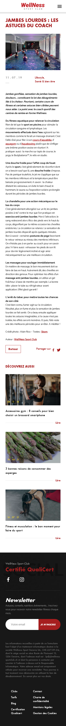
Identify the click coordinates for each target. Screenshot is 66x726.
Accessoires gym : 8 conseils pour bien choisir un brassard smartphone (30, 413)
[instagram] (22, 579)
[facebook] (8, 579)
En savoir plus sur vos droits (37, 676)
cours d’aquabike (42, 140)
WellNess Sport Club (25, 339)
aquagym (11, 144)
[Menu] (59, 6)
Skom (44, 332)
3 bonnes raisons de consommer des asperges (28, 471)
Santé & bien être (45, 81)
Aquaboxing (28, 144)
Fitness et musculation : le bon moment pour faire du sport (33, 528)
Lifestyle (39, 77)
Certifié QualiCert (30, 569)
